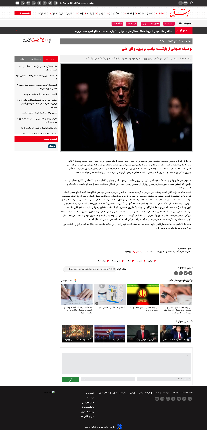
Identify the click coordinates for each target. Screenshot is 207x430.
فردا (80, 13)
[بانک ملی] (36, 49)
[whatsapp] (176, 273)
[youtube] (17, 3)
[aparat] (28, 3)
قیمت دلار (168, 23)
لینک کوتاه (121, 269)
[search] (56, 3)
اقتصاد (129, 13)
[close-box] (17, 30)
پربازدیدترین (36, 58)
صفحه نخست (187, 392)
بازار (62, 13)
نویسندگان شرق (87, 411)
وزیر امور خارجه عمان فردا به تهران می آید (40, 133)
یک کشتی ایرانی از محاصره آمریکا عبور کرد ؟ (39, 128)
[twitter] (34, 3)
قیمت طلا (131, 23)
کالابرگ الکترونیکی (150, 23)
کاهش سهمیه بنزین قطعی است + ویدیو (40, 94)
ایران (129, 261)
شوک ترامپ (118, 339)
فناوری (69, 13)
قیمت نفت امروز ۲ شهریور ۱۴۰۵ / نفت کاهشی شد (148, 30)
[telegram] (39, 3)
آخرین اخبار (50, 58)
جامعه (141, 13)
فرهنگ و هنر (115, 13)
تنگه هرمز (117, 23)
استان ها (42, 13)
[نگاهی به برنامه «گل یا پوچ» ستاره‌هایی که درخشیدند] (77, 333)
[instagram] (45, 3)
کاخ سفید (116, 261)
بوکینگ (52, 146)
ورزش (101, 13)
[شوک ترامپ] (109, 333)
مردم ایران (102, 261)
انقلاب (140, 261)
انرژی (151, 261)
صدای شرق (104, 392)
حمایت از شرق (88, 402)
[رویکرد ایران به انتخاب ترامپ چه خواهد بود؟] (175, 333)
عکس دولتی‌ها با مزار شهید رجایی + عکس (40, 112)
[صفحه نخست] (190, 3)
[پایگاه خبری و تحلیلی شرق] (179, 16)
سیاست (161, 13)
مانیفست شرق (88, 407)
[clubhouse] (23, 3)
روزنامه (22, 58)
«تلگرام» (136, 251)
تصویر (54, 13)
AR (180, 3)
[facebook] (181, 273)
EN (185, 3)
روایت (90, 13)
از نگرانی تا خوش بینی (146, 339)
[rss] (50, 3)
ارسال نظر (70, 379)
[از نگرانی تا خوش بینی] (142, 333)
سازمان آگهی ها (87, 416)
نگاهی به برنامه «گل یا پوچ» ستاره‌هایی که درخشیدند (78, 339)
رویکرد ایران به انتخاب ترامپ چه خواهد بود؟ (176, 339)
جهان (149, 13)
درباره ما (90, 397)
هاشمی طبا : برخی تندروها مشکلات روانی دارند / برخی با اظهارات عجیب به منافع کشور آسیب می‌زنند (37, 104)
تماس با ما (90, 393)
